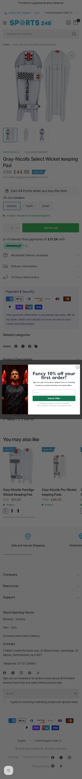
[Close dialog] (77, 367)
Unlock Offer (54, 398)
